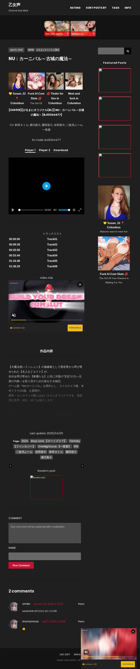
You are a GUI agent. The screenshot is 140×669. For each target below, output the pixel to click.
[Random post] (46, 487)
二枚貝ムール (24, 452)
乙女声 (14, 4)
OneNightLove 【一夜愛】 (54, 446)
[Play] (13, 210)
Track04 (52, 255)
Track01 (52, 239)
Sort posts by (96, 8)
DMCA (77, 654)
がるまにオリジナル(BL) (47, 49)
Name (12, 548)
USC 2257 (65, 654)
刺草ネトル (56, 452)
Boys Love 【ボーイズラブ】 (49, 441)
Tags (115, 8)
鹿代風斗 (46, 457)
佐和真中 (40, 452)
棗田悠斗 (71, 452)
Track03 (52, 250)
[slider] (31, 210)
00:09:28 (14, 244)
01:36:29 (14, 266)
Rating (75, 8)
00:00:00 (14, 239)
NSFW (31, 49)
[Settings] (74, 210)
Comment (15, 518)
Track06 (52, 266)
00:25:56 (14, 250)
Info (128, 8)
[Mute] (55, 210)
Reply (81, 603)
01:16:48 (14, 260)
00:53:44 (14, 255)
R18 (76, 446)
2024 (25, 441)
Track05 (52, 260)
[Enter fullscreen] (80, 210)
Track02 (52, 244)
